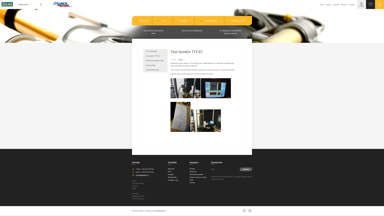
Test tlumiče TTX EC (153, 56)
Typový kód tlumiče (152, 70)
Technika (180, 59)
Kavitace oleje (150, 65)
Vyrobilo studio (156, 211)
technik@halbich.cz (142, 175)
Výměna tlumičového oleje (155, 61)
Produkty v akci (238, 20)
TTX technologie (151, 51)
